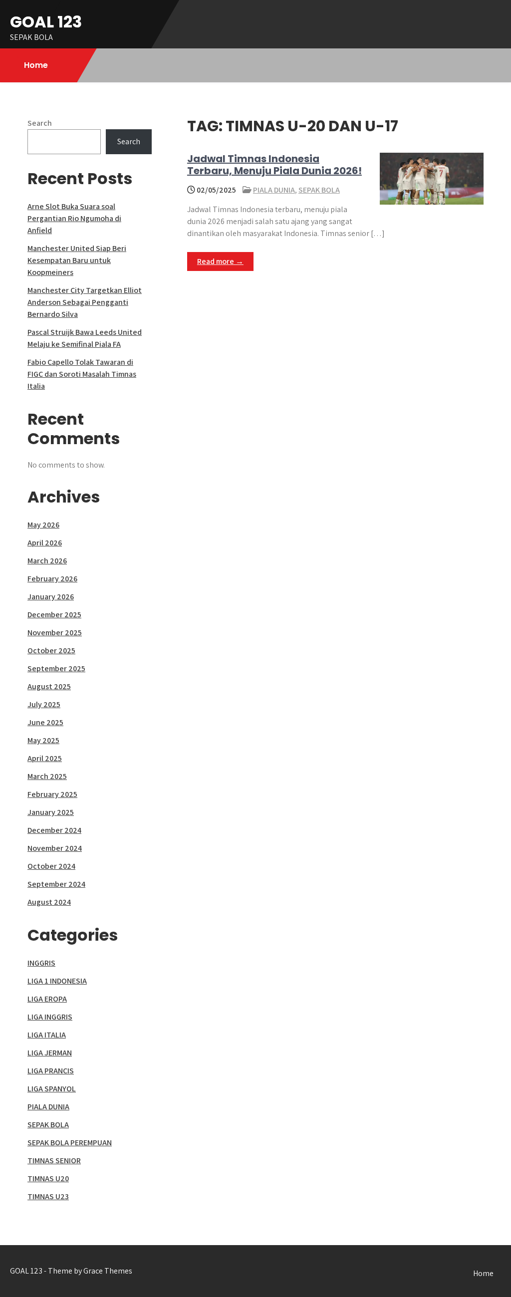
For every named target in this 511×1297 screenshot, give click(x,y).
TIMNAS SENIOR (54, 1160)
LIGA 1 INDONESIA (57, 981)
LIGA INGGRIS (49, 1017)
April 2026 (44, 542)
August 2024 (49, 902)
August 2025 (49, 686)
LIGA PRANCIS (50, 1070)
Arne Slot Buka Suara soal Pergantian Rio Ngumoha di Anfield (74, 218)
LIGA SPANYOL (51, 1088)
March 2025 (47, 776)
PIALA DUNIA (274, 190)
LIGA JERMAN (49, 1052)
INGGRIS (41, 963)
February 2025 (52, 794)
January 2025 (50, 812)
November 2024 (54, 848)
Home (36, 65)
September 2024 (56, 884)
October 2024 (51, 866)
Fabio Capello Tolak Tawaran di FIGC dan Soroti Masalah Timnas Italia (81, 374)
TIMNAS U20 (48, 1178)
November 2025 (54, 632)
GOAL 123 (46, 21)
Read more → (220, 261)
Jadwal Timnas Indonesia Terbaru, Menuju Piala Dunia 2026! (274, 165)
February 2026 (52, 578)
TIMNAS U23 (48, 1196)
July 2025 (43, 704)
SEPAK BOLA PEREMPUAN (69, 1142)
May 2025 (43, 740)
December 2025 (54, 614)
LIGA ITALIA (46, 1035)
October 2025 (51, 650)
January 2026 (50, 596)
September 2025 (56, 668)
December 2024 (54, 830)
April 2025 (44, 758)
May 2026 (43, 524)
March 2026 (47, 560)
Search (39, 123)
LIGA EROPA (47, 999)
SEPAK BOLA (319, 190)
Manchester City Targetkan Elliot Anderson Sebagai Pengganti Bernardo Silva (84, 302)
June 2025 (45, 722)
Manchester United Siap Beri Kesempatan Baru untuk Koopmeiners (76, 260)
